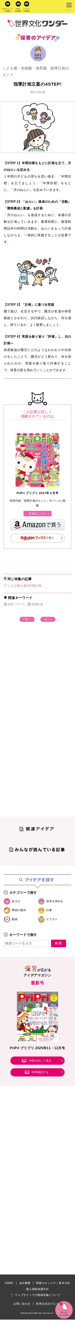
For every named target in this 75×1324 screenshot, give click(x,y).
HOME (9, 1283)
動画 (15, 919)
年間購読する (40, 1072)
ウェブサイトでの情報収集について (37, 1295)
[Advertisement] (37, 681)
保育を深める (54, 901)
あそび (16, 901)
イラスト (52, 919)
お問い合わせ (21, 1303)
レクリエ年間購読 (26, 10)
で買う (50, 537)
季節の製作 (19, 910)
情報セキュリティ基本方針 (53, 1283)
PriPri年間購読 (18, 10)
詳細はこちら (37, 513)
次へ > (48, 619)
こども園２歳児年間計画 (24, 585)
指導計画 (37, 604)
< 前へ (26, 619)
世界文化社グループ (49, 1303)
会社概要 (25, 1283)
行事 (49, 910)
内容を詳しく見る (40, 1060)
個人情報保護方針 (37, 1289)
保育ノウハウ (16, 604)
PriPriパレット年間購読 (7, 10)
